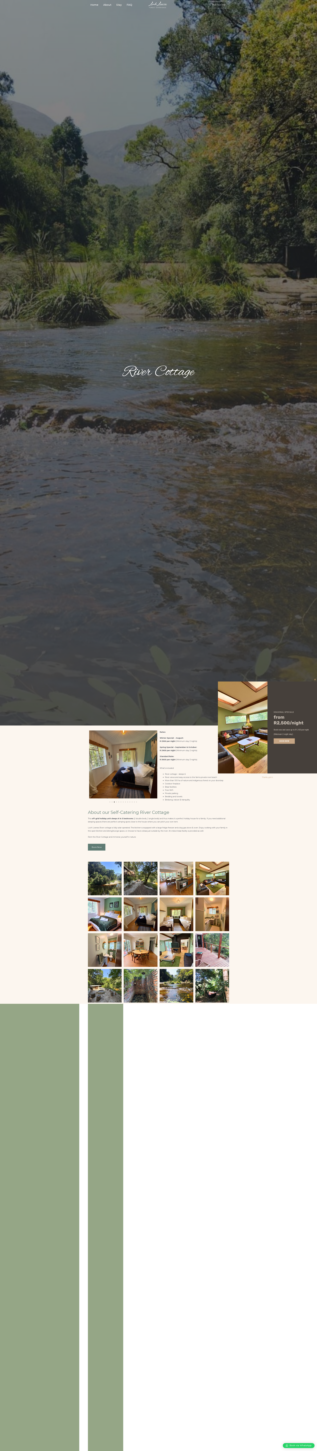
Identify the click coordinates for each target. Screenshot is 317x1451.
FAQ (129, 4)
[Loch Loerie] (157, 5)
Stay (119, 4)
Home (94, 4)
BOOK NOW (284, 741)
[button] (91, 765)
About (107, 4)
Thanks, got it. (267, 777)
